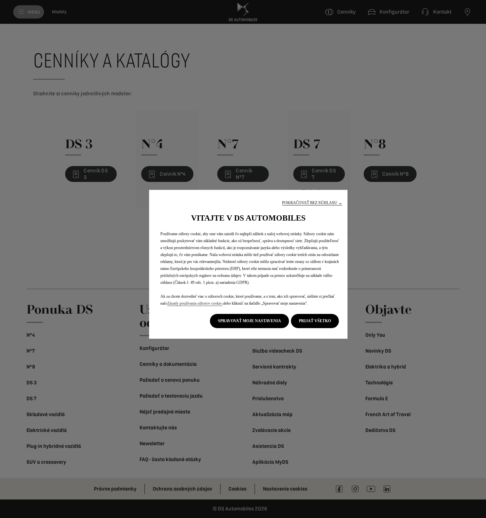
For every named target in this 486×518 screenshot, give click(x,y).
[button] (312, 202)
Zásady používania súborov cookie (195, 303)
